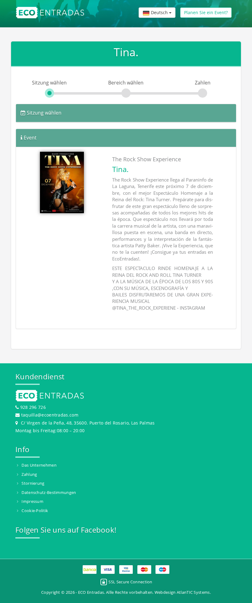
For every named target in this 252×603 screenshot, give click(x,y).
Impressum (32, 501)
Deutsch (159, 12)
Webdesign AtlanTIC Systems (182, 592)
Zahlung (29, 474)
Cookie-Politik (35, 510)
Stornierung (33, 483)
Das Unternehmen (39, 465)
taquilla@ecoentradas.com (49, 415)
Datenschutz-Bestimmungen (49, 492)
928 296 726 (32, 407)
